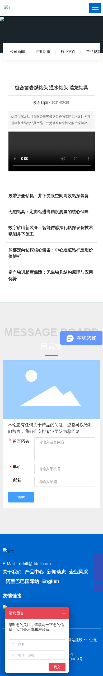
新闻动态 (56, 571)
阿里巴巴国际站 (22, 581)
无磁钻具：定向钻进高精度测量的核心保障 (48, 211)
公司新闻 (17, 51)
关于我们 (13, 571)
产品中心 (34, 571)
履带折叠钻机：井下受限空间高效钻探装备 (48, 195)
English (50, 581)
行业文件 (68, 51)
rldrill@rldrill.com (35, 563)
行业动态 (42, 51)
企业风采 (78, 571)
